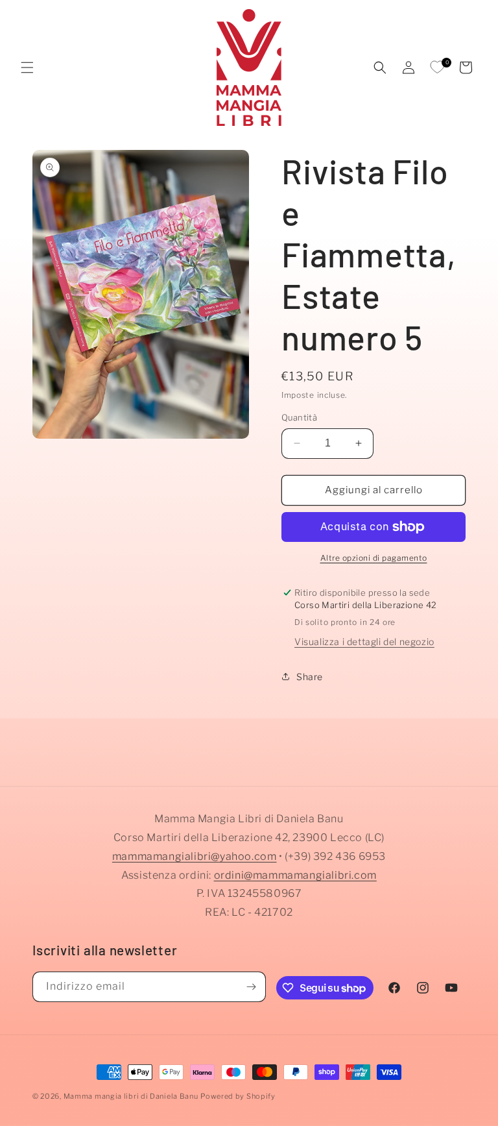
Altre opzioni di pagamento (373, 558)
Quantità (299, 417)
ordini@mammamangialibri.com (295, 875)
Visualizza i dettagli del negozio (364, 641)
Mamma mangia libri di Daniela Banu (131, 1096)
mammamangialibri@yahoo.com (194, 856)
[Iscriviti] (251, 987)
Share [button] (309, 676)
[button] (27, 67)
